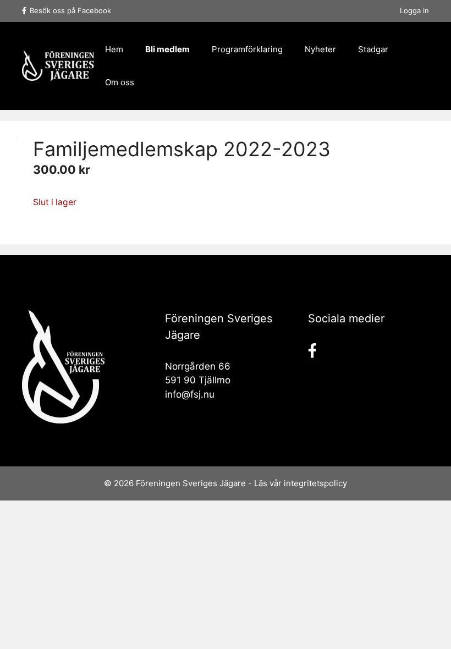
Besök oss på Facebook (70, 10)
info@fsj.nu (190, 394)
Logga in (414, 10)
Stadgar (373, 49)
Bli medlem (167, 49)
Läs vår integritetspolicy (300, 483)
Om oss (119, 82)
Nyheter (320, 49)
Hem (114, 49)
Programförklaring (247, 49)
